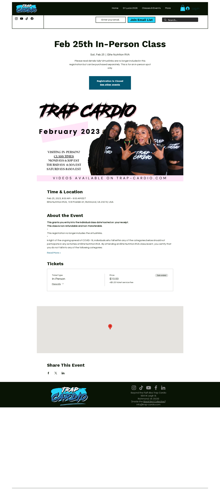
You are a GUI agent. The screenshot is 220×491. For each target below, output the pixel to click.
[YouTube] (21, 18)
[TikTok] (27, 18)
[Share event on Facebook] (48, 373)
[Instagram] (16, 18)
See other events (110, 84)
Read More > (54, 253)
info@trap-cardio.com (148, 404)
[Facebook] (32, 18)
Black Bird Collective (154, 401)
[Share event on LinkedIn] (63, 373)
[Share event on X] (55, 373)
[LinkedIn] (163, 388)
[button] (182, 8)
